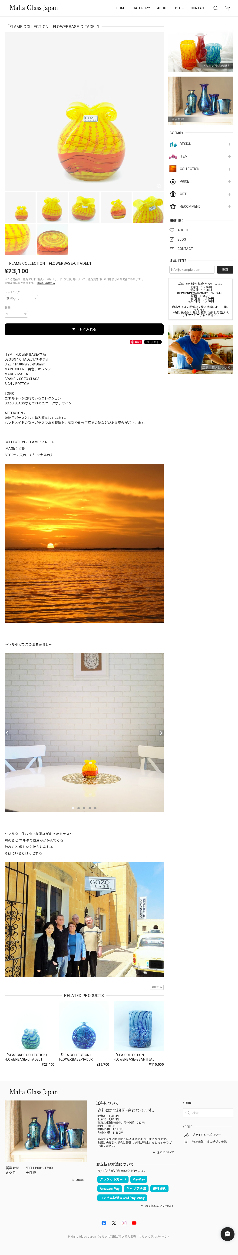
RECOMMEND (190, 206)
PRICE (184, 181)
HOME (121, 8)
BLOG (179, 8)
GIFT (183, 194)
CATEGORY (141, 8)
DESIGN (185, 144)
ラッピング (12, 292)
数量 (8, 308)
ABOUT (163, 8)
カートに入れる (84, 329)
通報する (157, 987)
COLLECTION (189, 169)
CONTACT (198, 8)
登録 (225, 269)
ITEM (184, 156)
